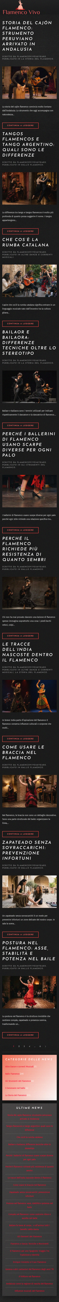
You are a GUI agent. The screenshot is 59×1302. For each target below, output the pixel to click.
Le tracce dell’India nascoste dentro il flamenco (29, 1177)
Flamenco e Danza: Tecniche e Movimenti (30, 1243)
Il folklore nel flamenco (29, 1276)
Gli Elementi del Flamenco (29, 1236)
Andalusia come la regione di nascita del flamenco (29, 1283)
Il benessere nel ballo (15, 1088)
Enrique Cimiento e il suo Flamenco (29, 1262)
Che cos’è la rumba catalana (30, 1137)
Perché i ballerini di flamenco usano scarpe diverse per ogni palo (29, 444)
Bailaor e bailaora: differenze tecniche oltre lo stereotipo (29, 343)
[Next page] (45, 1046)
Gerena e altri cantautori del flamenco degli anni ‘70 (29, 1269)
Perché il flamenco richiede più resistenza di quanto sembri (24, 549)
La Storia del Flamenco (37, 59)
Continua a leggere (20, 126)
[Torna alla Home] (21, 7)
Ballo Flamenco (32, 165)
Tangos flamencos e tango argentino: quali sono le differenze (28, 144)
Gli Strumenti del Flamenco (18, 1081)
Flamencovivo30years (31, 57)
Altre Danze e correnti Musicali (19, 1066)
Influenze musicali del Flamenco (29, 1291)
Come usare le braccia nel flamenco (23, 753)
